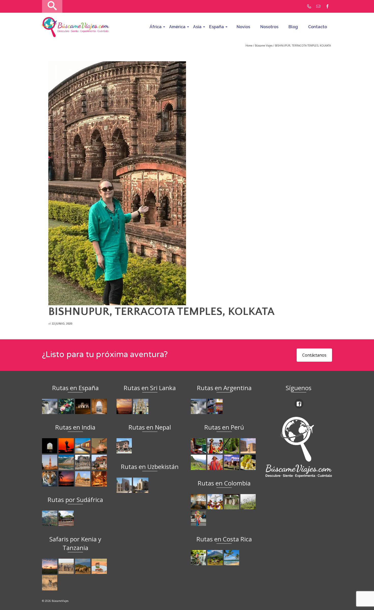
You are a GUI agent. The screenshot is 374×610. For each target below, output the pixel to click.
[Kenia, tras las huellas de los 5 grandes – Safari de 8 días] (50, 582)
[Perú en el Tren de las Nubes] (199, 445)
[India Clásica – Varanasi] (100, 478)
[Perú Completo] (215, 462)
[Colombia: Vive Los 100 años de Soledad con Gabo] (199, 501)
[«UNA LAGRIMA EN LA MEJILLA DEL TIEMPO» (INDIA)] (50, 445)
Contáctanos (314, 355)
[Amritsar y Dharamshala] (50, 462)
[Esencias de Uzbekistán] (141, 485)
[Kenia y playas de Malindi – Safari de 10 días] (100, 566)
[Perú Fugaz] (199, 462)
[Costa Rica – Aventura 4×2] (199, 557)
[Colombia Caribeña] (199, 518)
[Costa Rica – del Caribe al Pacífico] (232, 557)
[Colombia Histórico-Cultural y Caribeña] (232, 501)
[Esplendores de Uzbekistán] (125, 485)
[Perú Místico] (215, 445)
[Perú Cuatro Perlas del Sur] (232, 462)
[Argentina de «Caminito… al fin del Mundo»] (215, 406)
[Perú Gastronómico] (248, 462)
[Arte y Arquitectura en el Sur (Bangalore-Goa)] (83, 462)
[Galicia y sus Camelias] (67, 406)
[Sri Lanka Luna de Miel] (125, 406)
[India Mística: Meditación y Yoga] (67, 445)
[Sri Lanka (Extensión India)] (141, 406)
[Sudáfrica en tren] (67, 518)
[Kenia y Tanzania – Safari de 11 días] (83, 566)
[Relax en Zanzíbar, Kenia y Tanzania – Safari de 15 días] (50, 566)
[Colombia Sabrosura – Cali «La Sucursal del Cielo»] (215, 501)
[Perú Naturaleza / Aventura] (232, 445)
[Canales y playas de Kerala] (67, 478)
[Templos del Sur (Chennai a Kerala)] (83, 478)
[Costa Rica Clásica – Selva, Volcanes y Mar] (215, 557)
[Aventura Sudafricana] (50, 518)
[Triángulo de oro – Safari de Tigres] (50, 478)
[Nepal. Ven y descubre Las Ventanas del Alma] (125, 445)
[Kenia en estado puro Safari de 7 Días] (67, 566)
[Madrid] (83, 406)
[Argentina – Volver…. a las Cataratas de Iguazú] (199, 406)
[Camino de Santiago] (50, 406)
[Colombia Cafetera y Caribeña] (248, 501)
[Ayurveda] (100, 445)
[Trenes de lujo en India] (83, 445)
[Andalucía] (100, 406)
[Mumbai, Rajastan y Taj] (100, 462)
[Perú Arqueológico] (248, 445)
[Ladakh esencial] (67, 462)
